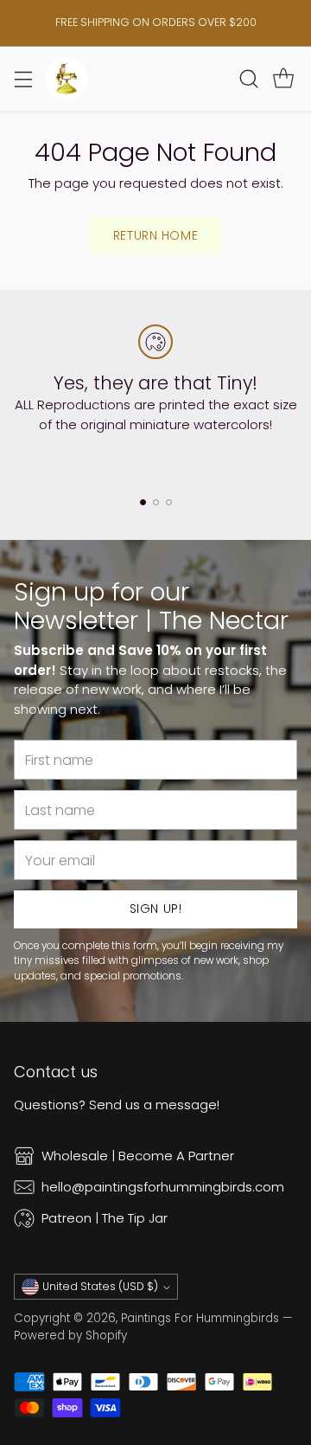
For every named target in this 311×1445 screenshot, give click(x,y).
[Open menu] (23, 78)
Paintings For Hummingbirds (200, 1318)
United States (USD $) (100, 1286)
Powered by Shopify (70, 1335)
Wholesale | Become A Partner (137, 1155)
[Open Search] (248, 78)
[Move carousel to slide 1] (143, 502)
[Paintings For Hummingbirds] (66, 78)
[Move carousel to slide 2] (156, 502)
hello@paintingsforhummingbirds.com (162, 1187)
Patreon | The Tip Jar (104, 1218)
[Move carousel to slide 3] (169, 502)
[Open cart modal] (283, 78)
